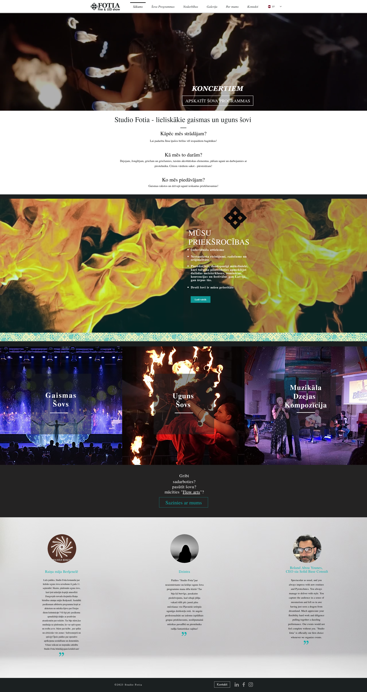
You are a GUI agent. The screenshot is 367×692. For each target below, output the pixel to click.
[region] (61, 404)
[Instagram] (251, 685)
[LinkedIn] (237, 685)
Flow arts (191, 492)
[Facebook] (244, 685)
